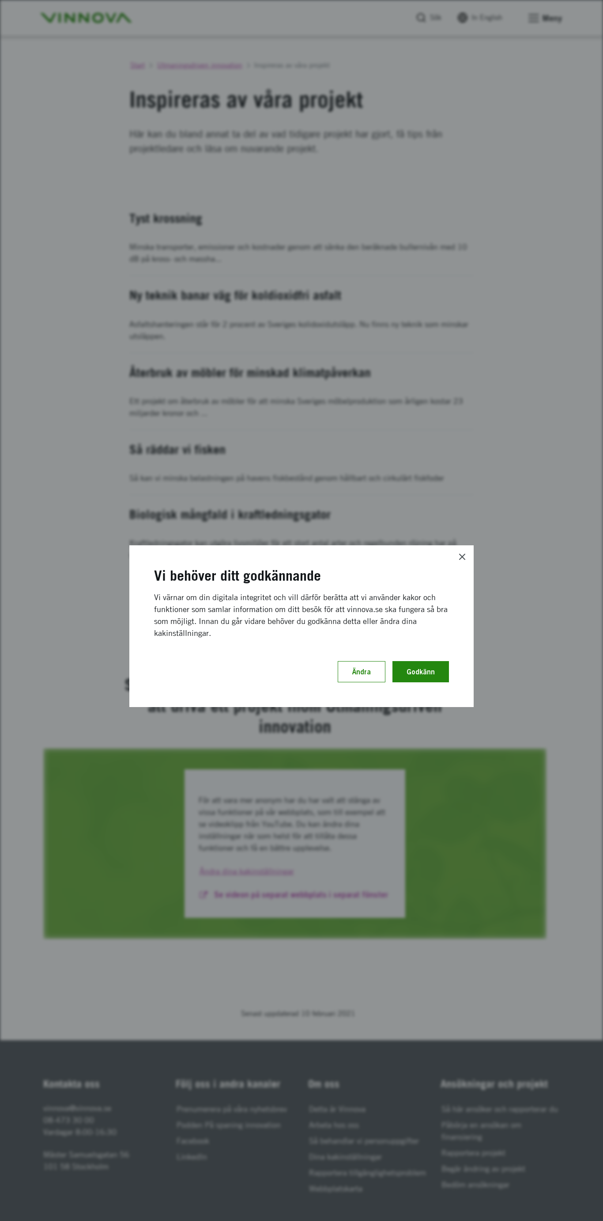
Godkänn (421, 671)
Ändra (361, 671)
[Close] (462, 557)
